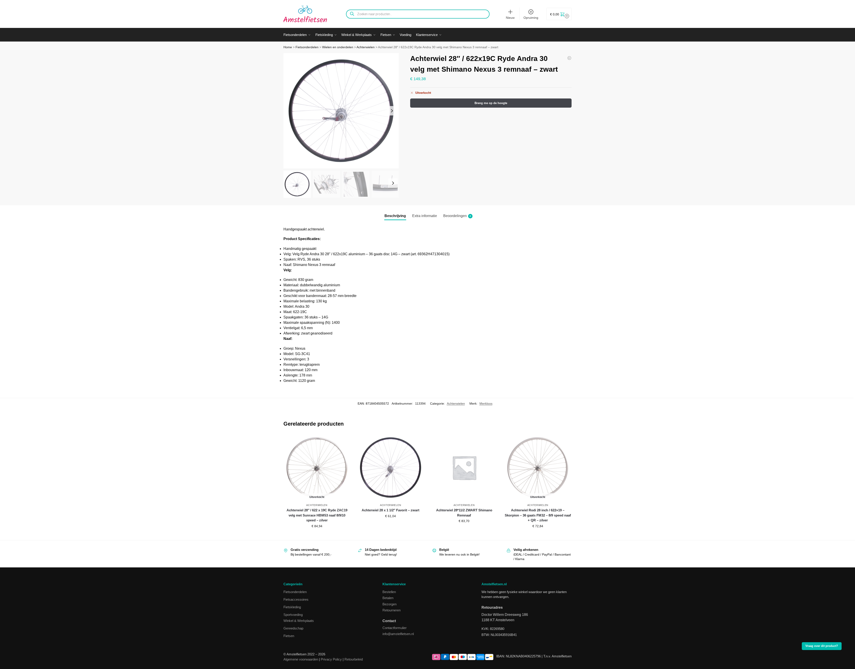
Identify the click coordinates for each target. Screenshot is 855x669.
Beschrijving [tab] (395, 216)
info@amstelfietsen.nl (398, 634)
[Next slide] (392, 110)
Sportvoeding (293, 615)
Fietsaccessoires (295, 599)
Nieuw (510, 17)
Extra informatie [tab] (424, 216)
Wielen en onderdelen (337, 47)
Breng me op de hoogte (491, 103)
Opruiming (531, 17)
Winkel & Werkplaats (298, 621)
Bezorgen (389, 604)
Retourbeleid (353, 659)
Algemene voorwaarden (300, 659)
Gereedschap (293, 628)
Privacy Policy (331, 659)
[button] (559, 14)
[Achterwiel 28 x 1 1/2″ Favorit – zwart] (390, 467)
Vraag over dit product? (821, 646)
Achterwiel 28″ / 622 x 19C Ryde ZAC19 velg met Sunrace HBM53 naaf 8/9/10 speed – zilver (317, 515)
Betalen (387, 598)
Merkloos (485, 403)
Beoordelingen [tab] (457, 216)
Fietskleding (292, 607)
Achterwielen (366, 47)
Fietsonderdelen (307, 47)
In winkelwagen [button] (390, 525)
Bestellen (389, 592)
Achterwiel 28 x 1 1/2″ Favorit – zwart (390, 510)
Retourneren (391, 610)
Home (287, 47)
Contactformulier (394, 628)
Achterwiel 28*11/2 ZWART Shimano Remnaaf (464, 512)
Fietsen (288, 636)
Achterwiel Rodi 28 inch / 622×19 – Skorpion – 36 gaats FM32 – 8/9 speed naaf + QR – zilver (538, 515)
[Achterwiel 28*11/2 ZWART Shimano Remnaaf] (569, 58)
